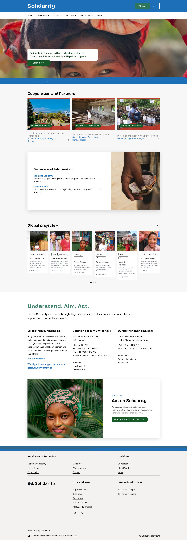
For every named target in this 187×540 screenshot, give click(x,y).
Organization (33, 472)
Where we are (79, 468)
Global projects (42, 225)
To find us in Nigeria (127, 494)
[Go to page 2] (93, 282)
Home (29, 15)
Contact (76, 472)
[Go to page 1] (91, 282)
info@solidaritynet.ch (82, 507)
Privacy (36, 530)
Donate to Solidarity (36, 464)
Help (29, 530)
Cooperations (124, 464)
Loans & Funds (34, 468)
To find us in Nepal (126, 489)
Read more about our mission (129, 419)
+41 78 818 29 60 (81, 502)
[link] (37, 252)
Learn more (39, 62)
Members (77, 464)
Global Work (123, 468)
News (120, 472)
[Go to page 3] (95, 282)
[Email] (75, 512)
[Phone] (81, 512)
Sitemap (46, 530)
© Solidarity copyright (149, 536)
